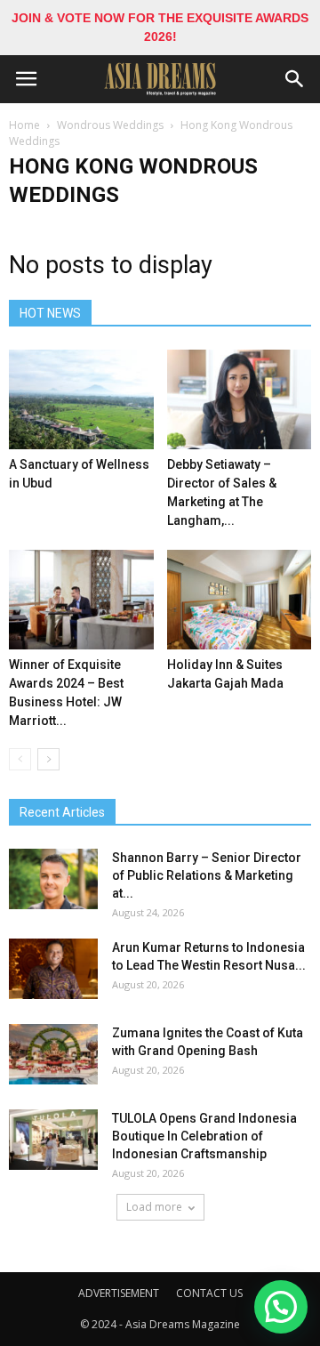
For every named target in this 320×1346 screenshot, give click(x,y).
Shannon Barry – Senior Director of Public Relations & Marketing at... (206, 875)
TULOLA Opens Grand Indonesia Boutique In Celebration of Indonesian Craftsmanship (204, 1136)
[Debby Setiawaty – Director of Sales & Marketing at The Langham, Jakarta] (239, 399)
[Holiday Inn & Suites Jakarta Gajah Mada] (239, 599)
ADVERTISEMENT (118, 1293)
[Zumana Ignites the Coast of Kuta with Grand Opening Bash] (53, 1054)
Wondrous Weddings (110, 125)
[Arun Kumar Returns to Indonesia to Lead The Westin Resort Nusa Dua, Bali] (53, 969)
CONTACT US (209, 1293)
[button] (295, 79)
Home (24, 125)
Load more (154, 1206)
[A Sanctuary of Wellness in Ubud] (81, 399)
